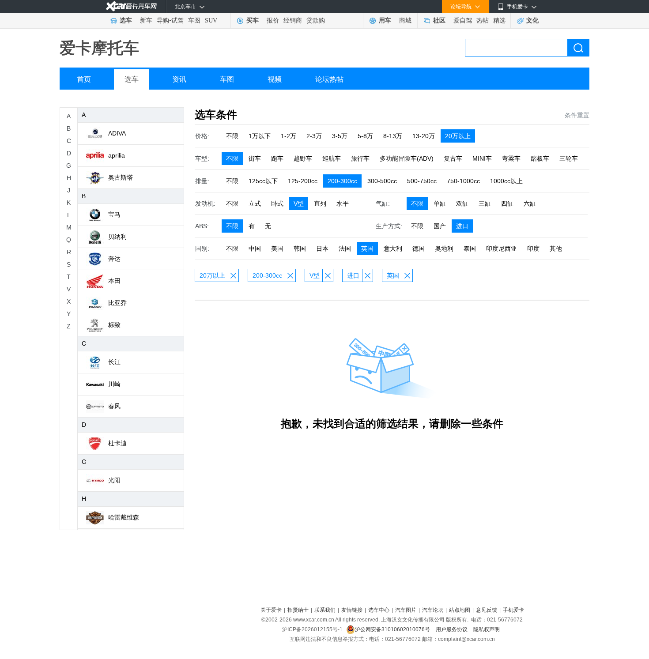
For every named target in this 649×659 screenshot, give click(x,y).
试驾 (177, 20)
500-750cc (422, 181)
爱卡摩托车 (99, 48)
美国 (277, 248)
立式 (255, 203)
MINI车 (482, 158)
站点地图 (459, 610)
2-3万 (314, 135)
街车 (255, 158)
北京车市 (185, 7)
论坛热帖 (329, 79)
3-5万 (339, 135)
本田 (114, 280)
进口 (462, 226)
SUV (211, 20)
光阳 (114, 480)
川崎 (114, 384)
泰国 (470, 248)
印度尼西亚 (501, 248)
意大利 (393, 248)
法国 (345, 248)
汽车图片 (405, 610)
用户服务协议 (452, 629)
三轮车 (568, 158)
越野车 (303, 158)
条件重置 (577, 115)
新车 (146, 20)
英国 (367, 248)
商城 (405, 20)
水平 (342, 203)
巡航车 (331, 158)
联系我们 (325, 610)
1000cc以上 (506, 181)
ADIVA (117, 133)
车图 (194, 20)
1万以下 (260, 135)
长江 (114, 361)
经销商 (292, 20)
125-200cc (302, 181)
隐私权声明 (486, 629)
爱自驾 (462, 20)
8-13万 (392, 135)
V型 (299, 203)
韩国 (300, 248)
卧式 (277, 203)
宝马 (114, 214)
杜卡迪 (117, 443)
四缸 (507, 203)
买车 (252, 20)
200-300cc (342, 181)
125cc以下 (263, 181)
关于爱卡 (271, 610)
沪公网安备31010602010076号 (393, 629)
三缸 (485, 203)
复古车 (453, 158)
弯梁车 (511, 158)
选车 (126, 20)
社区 (439, 20)
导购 (163, 20)
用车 (385, 20)
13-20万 (423, 135)
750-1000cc (463, 181)
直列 (320, 203)
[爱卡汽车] (131, 6)
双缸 (462, 203)
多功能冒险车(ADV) (407, 158)
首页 (84, 79)
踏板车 (540, 158)
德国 (418, 248)
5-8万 (365, 135)
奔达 (114, 258)
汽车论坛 (432, 610)
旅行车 (360, 158)
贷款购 (315, 20)
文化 (532, 20)
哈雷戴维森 (123, 517)
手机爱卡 (513, 610)
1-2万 (288, 135)
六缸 (530, 203)
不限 (232, 135)
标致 (114, 324)
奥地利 (444, 248)
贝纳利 (117, 236)
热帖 (482, 20)
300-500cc (382, 181)
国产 (440, 226)
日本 (322, 248)
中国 (255, 248)
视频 (275, 79)
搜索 (578, 47)
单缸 (440, 203)
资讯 (179, 79)
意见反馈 (486, 610)
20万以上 (458, 135)
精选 (499, 20)
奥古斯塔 (120, 177)
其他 (556, 248)
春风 (114, 406)
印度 (533, 248)
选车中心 (378, 610)
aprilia (116, 155)
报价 (273, 20)
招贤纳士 (298, 610)
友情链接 (351, 610)
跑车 (277, 158)
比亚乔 (117, 302)
